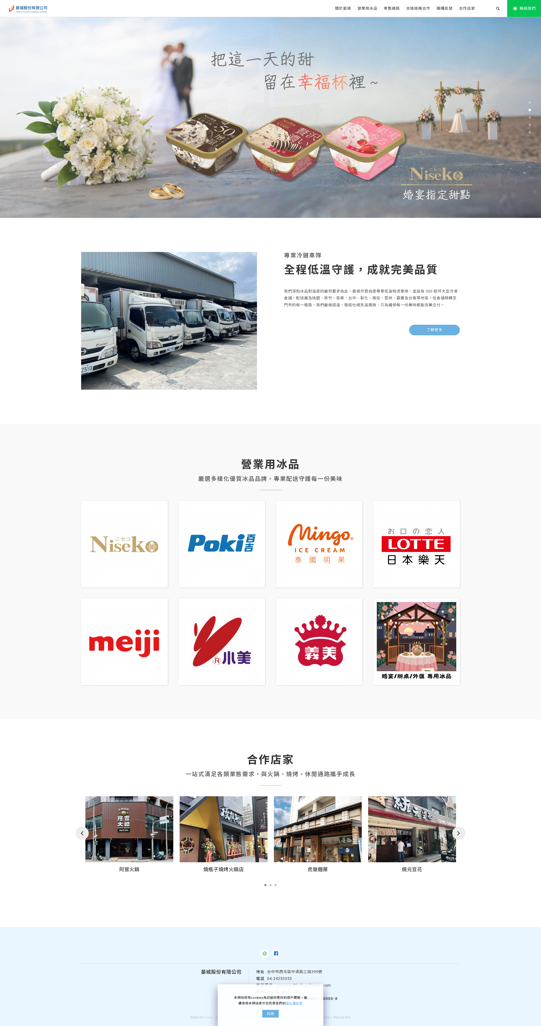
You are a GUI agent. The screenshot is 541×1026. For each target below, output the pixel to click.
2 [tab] (529, 110)
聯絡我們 (528, 8)
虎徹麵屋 (223, 869)
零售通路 (392, 8)
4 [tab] (529, 125)
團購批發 (445, 8)
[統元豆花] (318, 829)
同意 (270, 1014)
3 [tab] (529, 117)
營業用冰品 (367, 8)
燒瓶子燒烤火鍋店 (129, 869)
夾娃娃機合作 (418, 8)
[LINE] (264, 953)
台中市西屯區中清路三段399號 (294, 972)
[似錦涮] (412, 829)
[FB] (276, 953)
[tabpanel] (270, 117)
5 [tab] (529, 132)
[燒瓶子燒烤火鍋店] (129, 829)
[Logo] (28, 8)
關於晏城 (343, 8)
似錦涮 (412, 869)
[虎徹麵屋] (224, 829)
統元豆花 (318, 869)
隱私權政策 (294, 1003)
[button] (498, 8)
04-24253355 (279, 978)
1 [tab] (529, 102)
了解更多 (434, 330)
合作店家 (467, 8)
